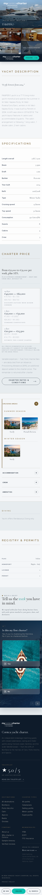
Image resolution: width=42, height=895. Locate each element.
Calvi (4, 812)
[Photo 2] (10, 34)
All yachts (26, 802)
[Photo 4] (10, 47)
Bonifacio (6, 805)
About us (5, 832)
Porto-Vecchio (8, 808)
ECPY (24, 835)
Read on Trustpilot (13, 779)
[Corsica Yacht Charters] (15, 5)
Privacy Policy (8, 882)
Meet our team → (29, 850)
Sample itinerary (8, 841)
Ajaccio (5, 815)
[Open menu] (36, 5)
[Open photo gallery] (21, 14)
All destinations (8, 802)
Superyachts (27, 815)
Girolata (5, 821)
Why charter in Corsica (8, 836)
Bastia (4, 818)
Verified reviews (8, 844)
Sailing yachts (27, 808)
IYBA (24, 832)
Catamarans (27, 805)
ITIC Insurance (28, 838)
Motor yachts (27, 812)
